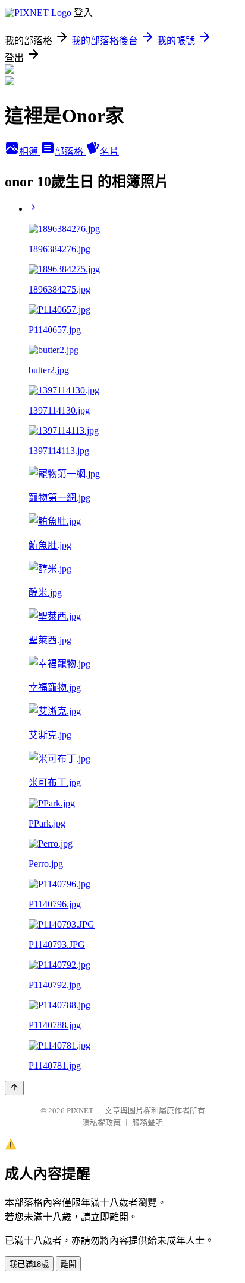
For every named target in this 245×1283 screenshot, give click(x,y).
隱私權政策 (101, 1122)
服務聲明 (147, 1122)
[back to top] (14, 1088)
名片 (109, 152)
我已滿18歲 (29, 1264)
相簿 (29, 152)
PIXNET (80, 1110)
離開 (68, 1264)
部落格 (70, 152)
